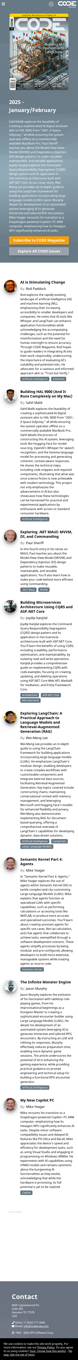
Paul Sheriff (35, 543)
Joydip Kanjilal (37, 618)
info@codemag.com (36, 1326)
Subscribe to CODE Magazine (39, 240)
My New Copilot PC (37, 1100)
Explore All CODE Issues (39, 251)
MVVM (44, 589)
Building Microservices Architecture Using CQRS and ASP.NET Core (46, 607)
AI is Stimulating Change (42, 282)
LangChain (59, 841)
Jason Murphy (36, 988)
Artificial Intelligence (35, 379)
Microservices (30, 700)
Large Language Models (37, 846)
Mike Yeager (35, 870)
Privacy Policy (46, 1347)
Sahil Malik (34, 402)
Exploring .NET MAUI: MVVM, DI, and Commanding (46, 534)
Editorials (58, 379)
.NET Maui (28, 589)
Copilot (26, 1192)
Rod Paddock (36, 288)
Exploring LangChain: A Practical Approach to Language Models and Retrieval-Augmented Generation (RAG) (41, 722)
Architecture (29, 695)
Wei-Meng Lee (37, 738)
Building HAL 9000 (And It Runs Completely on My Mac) (46, 394)
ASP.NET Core (51, 695)
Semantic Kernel (32, 969)
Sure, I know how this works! (48, 1351)
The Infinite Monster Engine (45, 982)
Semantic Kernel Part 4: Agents (41, 861)
